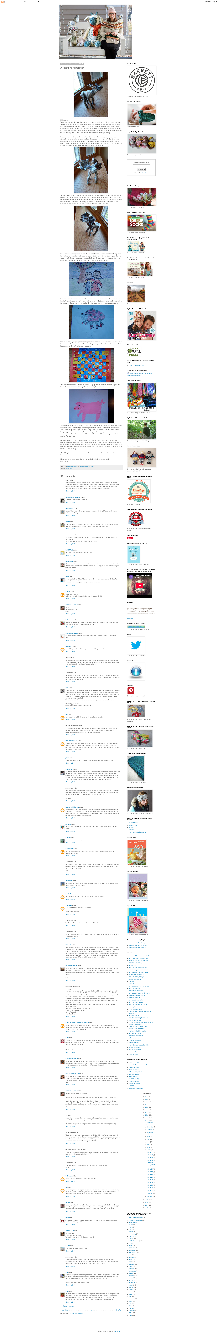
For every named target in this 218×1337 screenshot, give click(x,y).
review (131, 1285)
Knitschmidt (69, 620)
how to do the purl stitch (136, 1000)
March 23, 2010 (70, 491)
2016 (147, 1104)
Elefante (131, 1086)
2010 (147, 1120)
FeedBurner (145, 173)
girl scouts (132, 1248)
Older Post (118, 1310)
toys (130, 1306)
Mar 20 (150, 1169)
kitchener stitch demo (135, 1040)
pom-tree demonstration (136, 1029)
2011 (147, 1117)
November (150, 1127)
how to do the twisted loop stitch (138, 967)
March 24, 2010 (70, 959)
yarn (130, 1315)
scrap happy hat (134, 1062)
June (148, 1142)
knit (130, 1262)
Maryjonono (69, 561)
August (149, 1136)
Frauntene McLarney (72, 807)
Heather (68, 837)
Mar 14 (150, 1174)
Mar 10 (150, 1177)
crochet (131, 1232)
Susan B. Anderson (72, 605)
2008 (147, 1202)
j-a (66, 1187)
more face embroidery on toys (138, 974)
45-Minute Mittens (134, 1083)
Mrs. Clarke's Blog (71, 741)
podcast (131, 1278)
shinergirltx (69, 881)
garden (131, 1245)
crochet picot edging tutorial (137, 1031)
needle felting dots (134, 1052)
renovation (132, 1282)
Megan (68, 576)
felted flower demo (134, 1038)
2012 (147, 1115)
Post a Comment (68, 1306)
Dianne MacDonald (72, 1058)
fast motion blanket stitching (137, 995)
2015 (147, 1107)
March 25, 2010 (70, 1239)
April (148, 1147)
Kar (67, 1272)
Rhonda (68, 591)
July (148, 1139)
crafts (67, 468)
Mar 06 (150, 1185)
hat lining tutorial (134, 1015)
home (130, 1259)
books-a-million (133, 823)
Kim (67, 1291)
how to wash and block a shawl (138, 958)
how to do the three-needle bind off (139, 993)
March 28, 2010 (70, 1302)
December (150, 1122)
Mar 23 (150, 1160)
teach (130, 1301)
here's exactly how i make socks (139, 960)
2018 (147, 1099)
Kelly (67, 1038)
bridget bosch (70, 508)
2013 (147, 1112)
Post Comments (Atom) (76, 1313)
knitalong (132, 1264)
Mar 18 (150, 1172)
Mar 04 (150, 1188)
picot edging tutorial (135, 1033)
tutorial (131, 1308)
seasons (131, 1287)
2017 (147, 1102)
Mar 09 (150, 1180)
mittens (131, 1273)
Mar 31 (150, 1152)
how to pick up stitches (136, 990)
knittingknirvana (71, 894)
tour (130, 1303)
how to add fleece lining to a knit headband (142, 956)
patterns (131, 1276)
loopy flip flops (133, 1054)
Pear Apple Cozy (134, 1079)
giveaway (132, 1250)
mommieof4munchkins (73, 497)
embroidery (132, 1234)
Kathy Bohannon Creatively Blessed (77, 1023)
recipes (131, 1280)
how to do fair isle (134, 988)
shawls (131, 1292)
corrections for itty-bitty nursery (138, 945)
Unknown (69, 905)
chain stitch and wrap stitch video (139, 1045)
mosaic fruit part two (135, 1049)
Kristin (68, 1246)
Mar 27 (150, 1155)
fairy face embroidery (135, 963)
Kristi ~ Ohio (69, 848)
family (71, 468)
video (130, 1313)
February (150, 1194)
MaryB (68, 1217)
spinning (131, 981)
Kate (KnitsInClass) (72, 633)
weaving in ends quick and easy (139, 1007)
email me (130, 618)
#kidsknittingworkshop (136, 1218)
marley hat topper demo (136, 1036)
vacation (131, 1310)
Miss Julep (69, 646)
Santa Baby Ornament (135, 1088)
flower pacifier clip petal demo (138, 1026)
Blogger (117, 1331)
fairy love (131, 1236)
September (150, 1132)
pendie (68, 522)
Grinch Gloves (133, 1076)
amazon (131, 827)
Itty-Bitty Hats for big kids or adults (139, 1018)
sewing (131, 1289)
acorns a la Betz (134, 1074)
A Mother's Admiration (151, 1164)
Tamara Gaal (70, 1230)
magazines (132, 1271)
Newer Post (64, 1310)
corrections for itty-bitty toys (137, 943)
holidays (131, 1257)
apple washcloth (134, 1069)
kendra (68, 1202)
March (149, 1150)
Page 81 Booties (134, 1081)
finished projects (134, 1241)
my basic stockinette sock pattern (139, 1065)
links (130, 1266)
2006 (147, 1208)
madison (131, 1269)
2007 (147, 1205)
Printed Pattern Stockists (136, 365)
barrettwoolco (133, 1222)
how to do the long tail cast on (138, 1004)
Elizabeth (68, 945)
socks (130, 1294)
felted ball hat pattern (135, 1072)
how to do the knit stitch (136, 1002)
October (149, 1129)
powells (131, 830)
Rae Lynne (69, 769)
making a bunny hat (135, 979)
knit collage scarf (134, 1067)
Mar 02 (150, 1190)
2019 (147, 1096)
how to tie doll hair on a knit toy (138, 972)
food (130, 1243)
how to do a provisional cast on (138, 970)
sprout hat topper (134, 1042)
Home (92, 1310)
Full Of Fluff (69, 550)
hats (130, 1255)
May (148, 1144)
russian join (132, 965)
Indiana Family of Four (73, 1074)
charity (131, 1227)
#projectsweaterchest (135, 1220)
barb (67, 688)
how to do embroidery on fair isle (139, 986)
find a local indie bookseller (137, 832)
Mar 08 (150, 1182)
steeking (131, 984)
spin (130, 1296)
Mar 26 (150, 1157)
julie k (67, 758)
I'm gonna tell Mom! (72, 965)
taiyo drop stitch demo (135, 1009)
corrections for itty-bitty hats (137, 947)
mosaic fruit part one (135, 1047)
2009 (147, 1200)
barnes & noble (133, 825)
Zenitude (68, 824)
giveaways (132, 1252)
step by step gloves (135, 1020)
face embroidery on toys (136, 977)
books (131, 1225)
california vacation (134, 997)
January (149, 1196)
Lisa (67, 714)
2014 (147, 1110)
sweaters (131, 1299)
